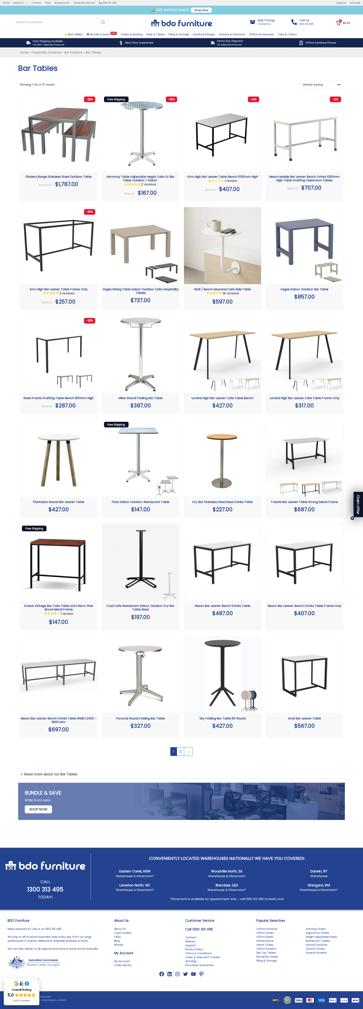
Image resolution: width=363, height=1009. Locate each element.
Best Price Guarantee (139, 43)
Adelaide (59, 941)
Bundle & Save (103, 34)
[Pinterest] (201, 974)
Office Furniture (266, 929)
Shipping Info (62, 2)
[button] (181, 774)
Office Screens (266, 949)
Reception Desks (267, 957)
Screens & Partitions (232, 34)
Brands (118, 945)
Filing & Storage (179, 34)
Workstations (265, 941)
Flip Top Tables (266, 953)
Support (341, 3)
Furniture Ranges (204, 34)
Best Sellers (75, 34)
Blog (117, 941)
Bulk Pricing (266, 20)
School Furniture (316, 945)
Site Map (191, 961)
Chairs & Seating (132, 34)
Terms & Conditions (198, 953)
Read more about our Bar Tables (50, 774)
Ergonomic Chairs (317, 933)
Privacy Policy (194, 949)
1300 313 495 (45, 889)
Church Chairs (315, 949)
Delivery (190, 941)
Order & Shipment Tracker (202, 957)
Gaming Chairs (316, 929)
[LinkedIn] (169, 974)
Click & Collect (287, 34)
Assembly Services (84, 2)
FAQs (48, 2)
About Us (18, 2)
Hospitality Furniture (46, 52)
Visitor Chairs (264, 945)
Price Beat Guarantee (199, 965)
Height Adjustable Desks (321, 937)
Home (6, 2)
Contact (36, 2)
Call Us (304, 20)
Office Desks (264, 937)
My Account (122, 961)
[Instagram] (177, 974)
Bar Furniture (73, 52)
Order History (122, 965)
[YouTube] (193, 974)
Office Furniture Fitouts (321, 43)
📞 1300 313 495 (107, 2)
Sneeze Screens (316, 953)
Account (355, 3)
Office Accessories (261, 34)
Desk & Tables (155, 34)
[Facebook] (161, 974)
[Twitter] (185, 974)
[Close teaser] (352, 518)
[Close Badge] (38, 979)
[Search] (103, 22)
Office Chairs (265, 933)
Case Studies (122, 933)
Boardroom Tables (318, 941)
